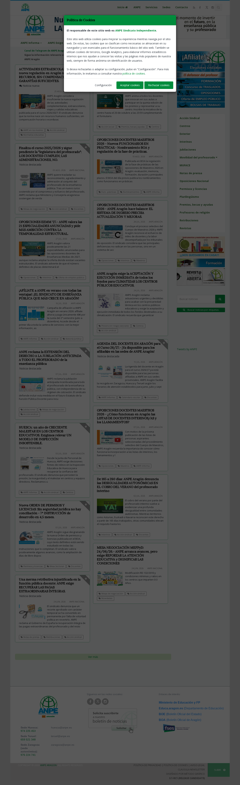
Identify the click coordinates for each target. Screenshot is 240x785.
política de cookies (133, 73)
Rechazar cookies (159, 85)
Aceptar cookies (130, 85)
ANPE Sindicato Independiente (135, 30)
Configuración (103, 85)
